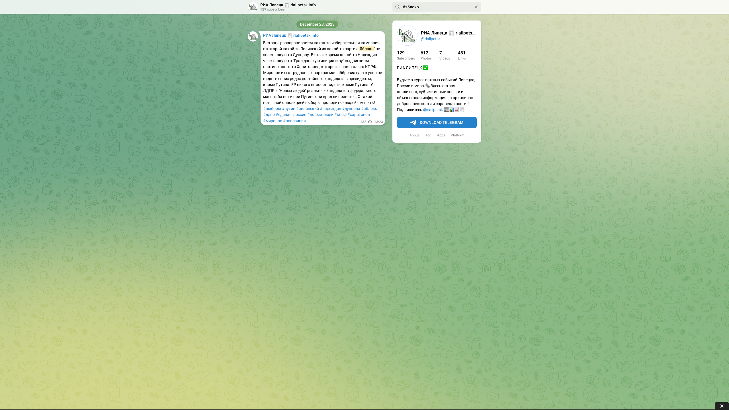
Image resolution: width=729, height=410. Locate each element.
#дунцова (351, 108)
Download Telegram (441, 122)
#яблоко (369, 108)
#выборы (272, 108)
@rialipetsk (431, 38)
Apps (441, 135)
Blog (428, 135)
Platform (457, 135)
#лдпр (269, 114)
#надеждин (330, 108)
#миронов (272, 120)
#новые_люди (320, 114)
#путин (288, 108)
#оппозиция (294, 120)
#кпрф (340, 114)
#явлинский (307, 108)
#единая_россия (291, 114)
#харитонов (358, 114)
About (414, 135)
